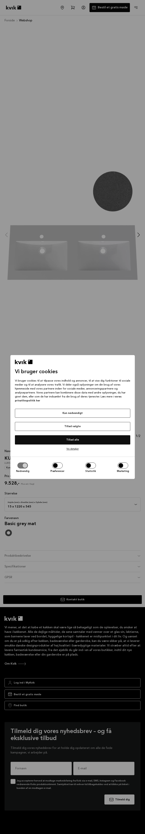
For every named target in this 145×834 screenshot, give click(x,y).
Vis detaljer (72, 449)
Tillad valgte (72, 426)
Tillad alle (72, 439)
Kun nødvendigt (72, 413)
